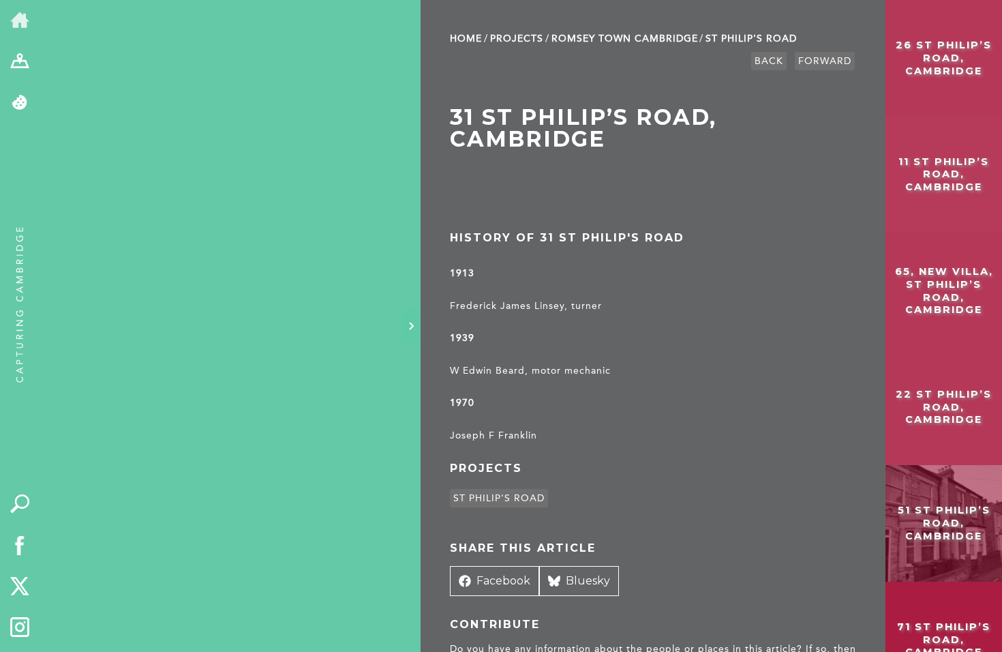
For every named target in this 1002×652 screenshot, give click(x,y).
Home (466, 38)
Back (769, 61)
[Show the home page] (20, 21)
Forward (824, 61)
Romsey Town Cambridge (624, 38)
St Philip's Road (751, 38)
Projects (516, 38)
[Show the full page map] (20, 62)
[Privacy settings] (20, 103)
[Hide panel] (411, 326)
